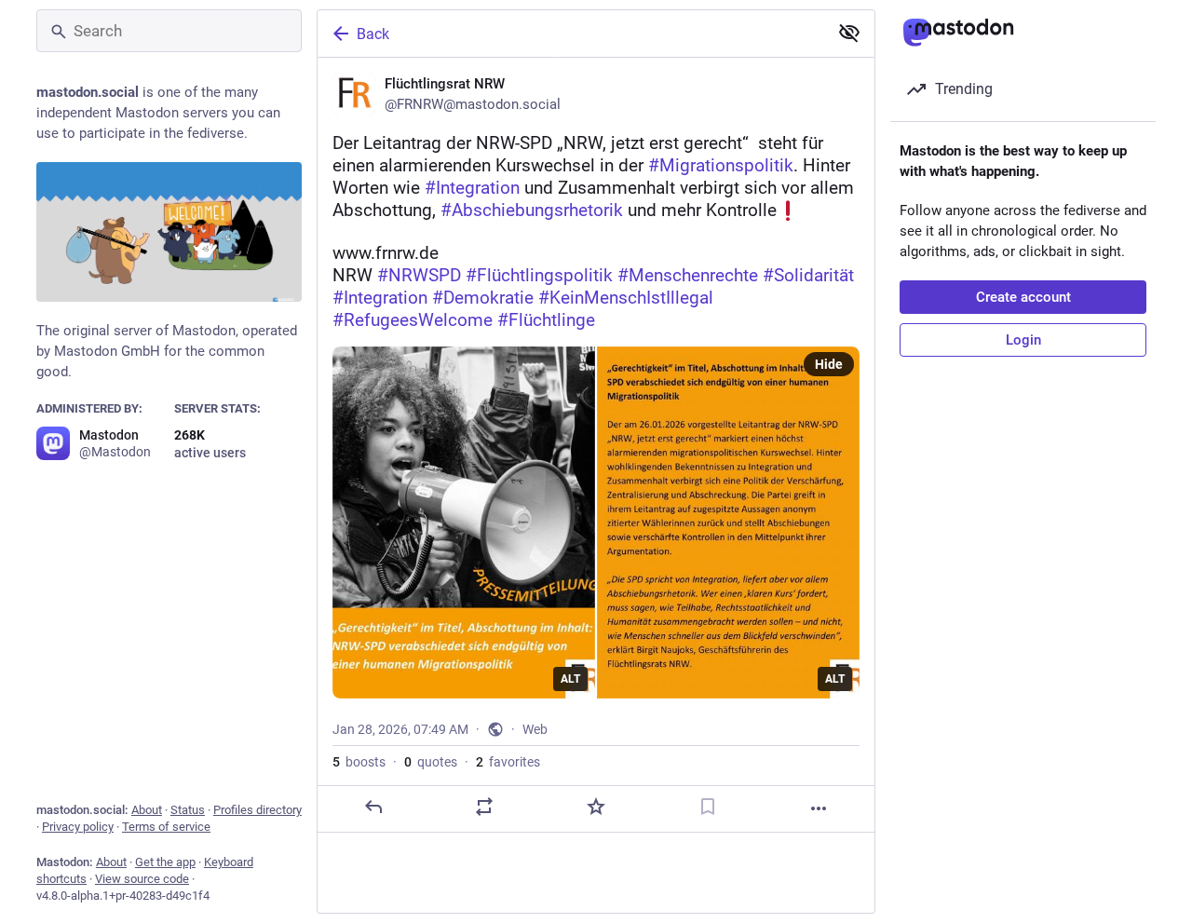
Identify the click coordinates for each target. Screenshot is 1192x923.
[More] (818, 808)
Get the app (165, 862)
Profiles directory (257, 810)
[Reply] (373, 806)
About (146, 810)
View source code (142, 879)
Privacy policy (78, 827)
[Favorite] (596, 806)
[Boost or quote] (484, 806)
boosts (359, 761)
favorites (508, 761)
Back (373, 34)
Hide (829, 364)
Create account (1023, 297)
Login (1023, 340)
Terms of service (166, 827)
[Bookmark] (708, 806)
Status (187, 810)
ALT (570, 678)
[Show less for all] (849, 32)
